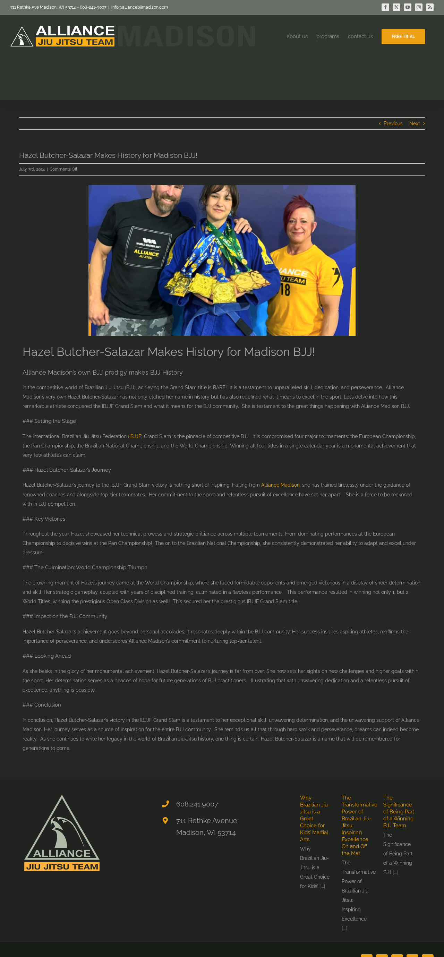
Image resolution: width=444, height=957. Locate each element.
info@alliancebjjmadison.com (139, 7)
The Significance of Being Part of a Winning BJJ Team (398, 812)
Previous (393, 123)
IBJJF (135, 436)
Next (414, 123)
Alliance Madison (280, 485)
